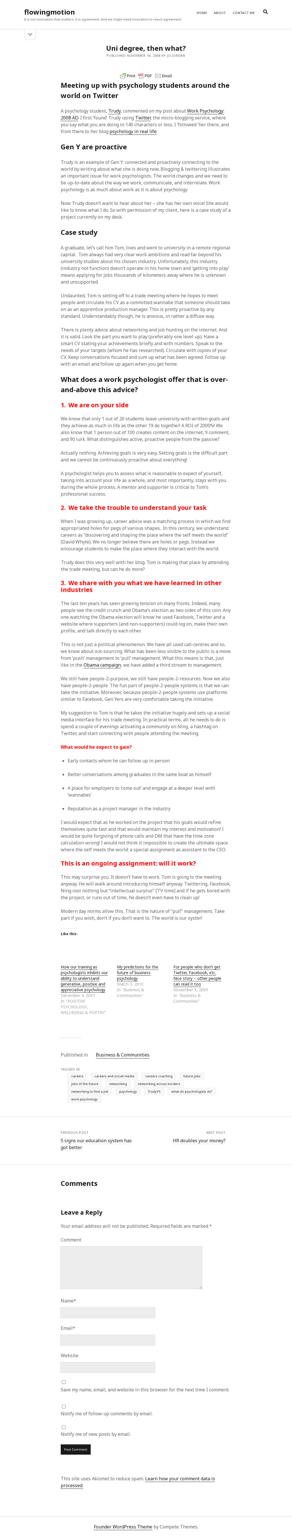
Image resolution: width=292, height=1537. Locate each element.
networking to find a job (89, 1091)
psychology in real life (133, 131)
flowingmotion (49, 12)
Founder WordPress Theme (123, 1527)
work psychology (84, 1099)
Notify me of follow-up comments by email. (107, 1413)
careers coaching (159, 1076)
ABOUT (220, 13)
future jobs (191, 1076)
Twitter (143, 118)
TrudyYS (154, 1091)
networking (118, 1084)
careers (77, 1076)
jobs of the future (84, 1084)
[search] (265, 12)
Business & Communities (122, 1055)
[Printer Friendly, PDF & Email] (146, 76)
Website (69, 1355)
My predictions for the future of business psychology (137, 972)
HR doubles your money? (199, 1140)
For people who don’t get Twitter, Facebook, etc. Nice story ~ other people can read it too (197, 975)
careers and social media (114, 1076)
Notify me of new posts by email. (96, 1434)
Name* (68, 1301)
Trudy (114, 111)
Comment (71, 1240)
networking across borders (159, 1084)
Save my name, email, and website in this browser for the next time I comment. (145, 1390)
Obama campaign (102, 665)
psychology (128, 1091)
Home (202, 13)
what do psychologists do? (191, 1091)
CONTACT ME (244, 13)
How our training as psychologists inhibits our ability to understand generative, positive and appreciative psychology (84, 978)
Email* (68, 1328)
